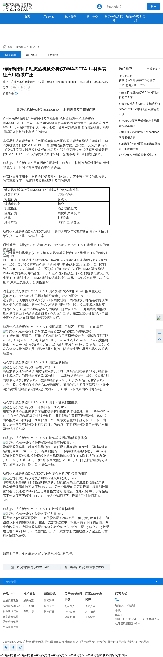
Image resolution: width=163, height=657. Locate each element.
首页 (27, 16)
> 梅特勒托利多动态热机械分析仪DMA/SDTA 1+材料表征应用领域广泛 (139, 108)
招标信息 (49, 611)
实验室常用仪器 (12, 606)
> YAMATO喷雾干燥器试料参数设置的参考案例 (139, 123)
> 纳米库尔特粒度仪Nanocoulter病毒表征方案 (139, 134)
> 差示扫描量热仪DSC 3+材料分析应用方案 (139, 94)
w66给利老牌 (8, 655)
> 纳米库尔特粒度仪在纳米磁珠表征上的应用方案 (139, 146)
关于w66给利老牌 (114, 18)
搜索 (153, 6)
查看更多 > (153, 68)
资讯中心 (92, 16)
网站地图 (144, 641)
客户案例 (28, 606)
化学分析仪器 (10, 616)
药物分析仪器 (10, 621)
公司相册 (70, 617)
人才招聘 (90, 611)
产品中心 (48, 16)
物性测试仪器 (10, 611)
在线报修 (28, 611)
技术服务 (70, 16)
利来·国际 (108, 655)
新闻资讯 (50, 594)
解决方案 (35, 47)
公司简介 (70, 606)
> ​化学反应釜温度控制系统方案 (138, 155)
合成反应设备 (10, 600)
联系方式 (90, 606)
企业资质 (70, 611)
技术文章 (49, 606)
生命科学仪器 (10, 627)
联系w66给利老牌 (135, 18)
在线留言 (90, 617)
